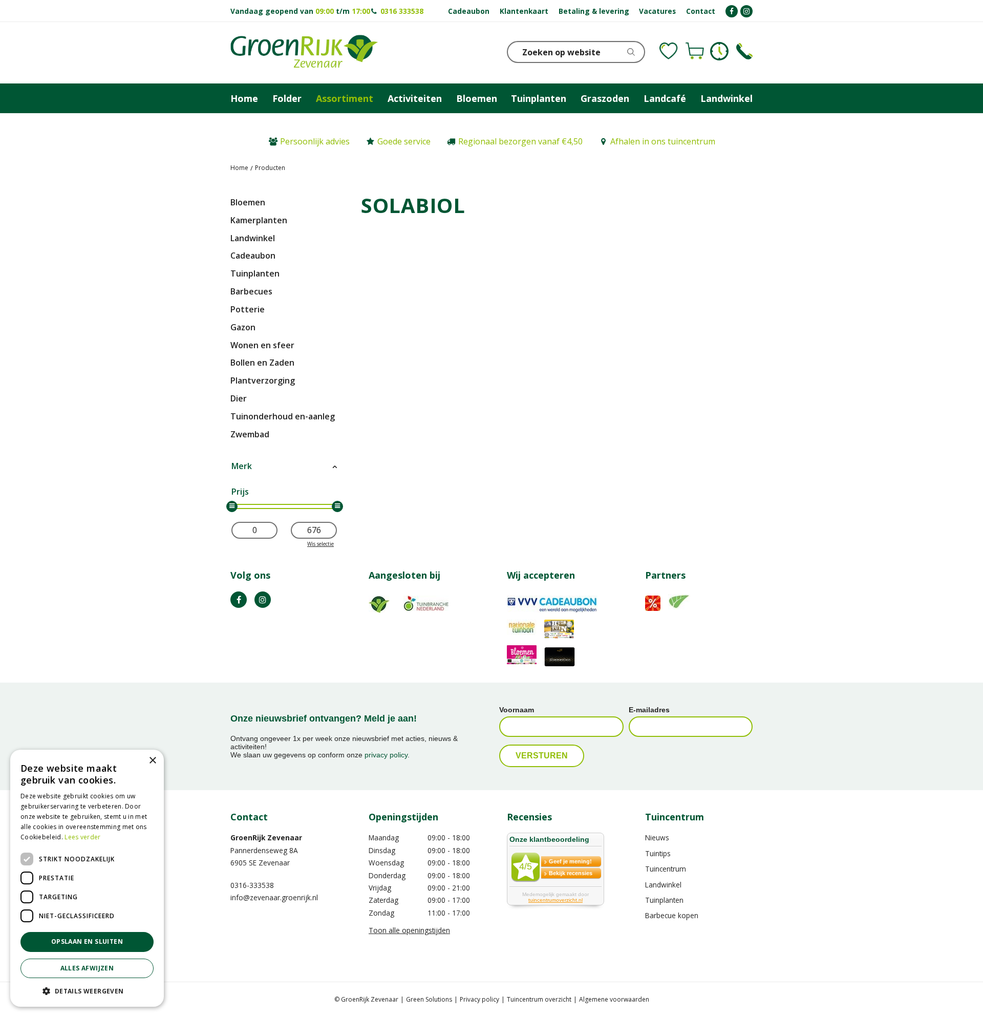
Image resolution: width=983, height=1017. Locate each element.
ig (262, 599)
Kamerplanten (258, 220)
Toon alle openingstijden (409, 930)
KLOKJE (719, 51)
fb (238, 599)
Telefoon (744, 51)
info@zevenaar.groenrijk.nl (274, 897)
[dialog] (87, 878)
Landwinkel (252, 238)
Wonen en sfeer (262, 345)
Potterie (247, 309)
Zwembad (249, 434)
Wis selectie (320, 543)
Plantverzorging (262, 380)
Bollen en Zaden (262, 362)
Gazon (242, 327)
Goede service (404, 141)
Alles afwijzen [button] (87, 968)
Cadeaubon (252, 255)
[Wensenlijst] (668, 51)
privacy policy (386, 755)
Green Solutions (429, 999)
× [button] (152, 761)
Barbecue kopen (671, 915)
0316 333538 (401, 11)
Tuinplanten (255, 273)
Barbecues (251, 291)
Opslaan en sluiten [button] (87, 941)
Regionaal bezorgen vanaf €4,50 (520, 141)
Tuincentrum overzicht (539, 999)
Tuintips (658, 853)
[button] (87, 991)
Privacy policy (479, 999)
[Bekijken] (695, 51)
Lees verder (82, 837)
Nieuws (657, 837)
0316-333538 (252, 885)
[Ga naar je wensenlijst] (668, 51)
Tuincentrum (665, 869)
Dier (238, 398)
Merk (241, 466)
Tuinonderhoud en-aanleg (282, 416)
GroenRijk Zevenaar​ (266, 837)
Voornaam (516, 710)
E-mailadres (649, 710)
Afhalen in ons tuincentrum (662, 141)
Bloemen (247, 202)
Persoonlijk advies (315, 141)
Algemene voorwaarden (614, 999)
